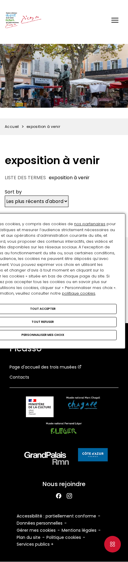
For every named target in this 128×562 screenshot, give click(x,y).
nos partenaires (89, 224)
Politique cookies (63, 537)
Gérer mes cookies (36, 530)
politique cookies (78, 293)
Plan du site (28, 537)
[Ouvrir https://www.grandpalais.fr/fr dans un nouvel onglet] (46, 459)
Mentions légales (79, 530)
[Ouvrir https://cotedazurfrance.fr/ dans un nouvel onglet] (93, 455)
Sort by (13, 191)
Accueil (12, 126)
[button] (115, 20)
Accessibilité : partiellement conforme (56, 516)
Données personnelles (40, 523)
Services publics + (35, 544)
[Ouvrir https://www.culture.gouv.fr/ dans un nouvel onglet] (39, 407)
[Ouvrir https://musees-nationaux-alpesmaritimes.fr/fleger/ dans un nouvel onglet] (64, 433)
